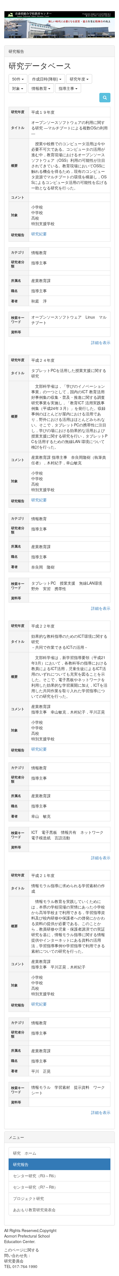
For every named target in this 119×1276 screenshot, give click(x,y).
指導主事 (67, 88)
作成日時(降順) (45, 79)
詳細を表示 (100, 342)
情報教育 (40, 88)
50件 (17, 79)
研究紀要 (39, 233)
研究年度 (78, 79)
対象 (16, 88)
